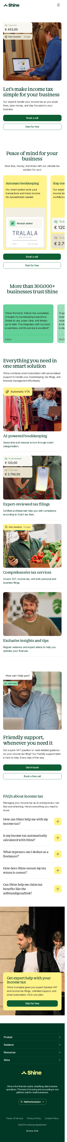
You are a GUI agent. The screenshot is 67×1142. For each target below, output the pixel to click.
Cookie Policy (52, 1118)
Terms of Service (14, 1118)
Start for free (32, 126)
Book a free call (32, 776)
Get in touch (32, 767)
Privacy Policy (34, 1118)
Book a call (32, 117)
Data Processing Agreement (32, 1125)
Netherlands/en (32, 1101)
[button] (32, 821)
